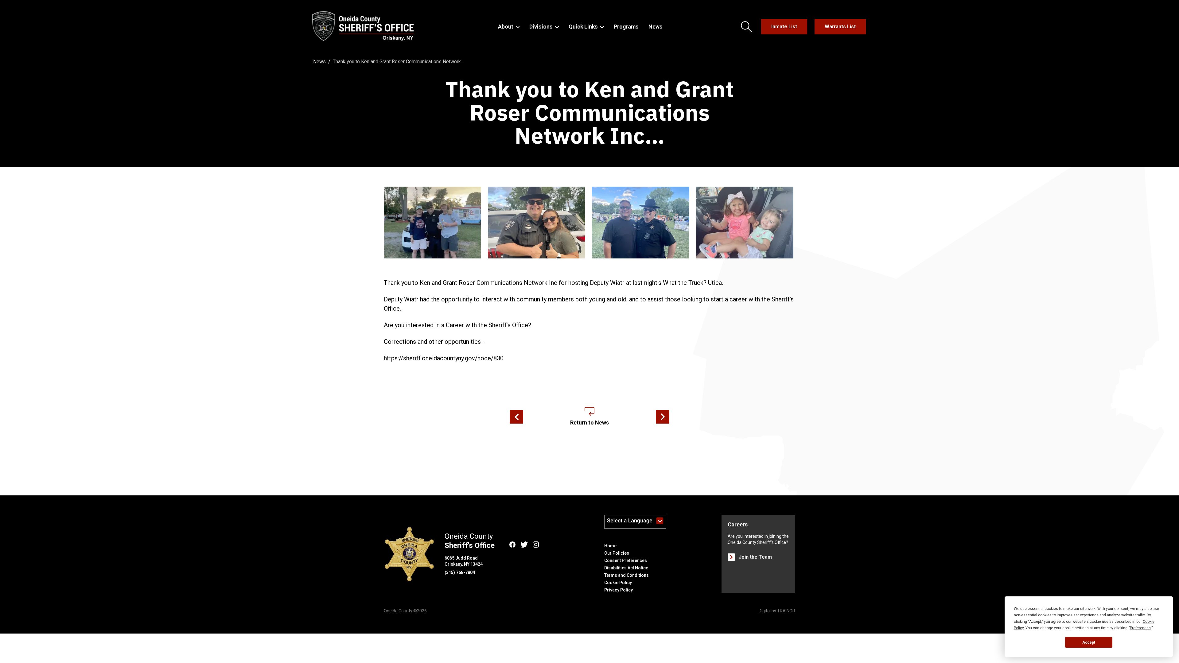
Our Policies (616, 553)
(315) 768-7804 (460, 572)
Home (610, 545)
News (655, 26)
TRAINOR (786, 610)
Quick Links (583, 26)
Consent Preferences (625, 560)
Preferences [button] (1140, 628)
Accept (1088, 642)
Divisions (541, 26)
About (505, 26)
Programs (626, 26)
